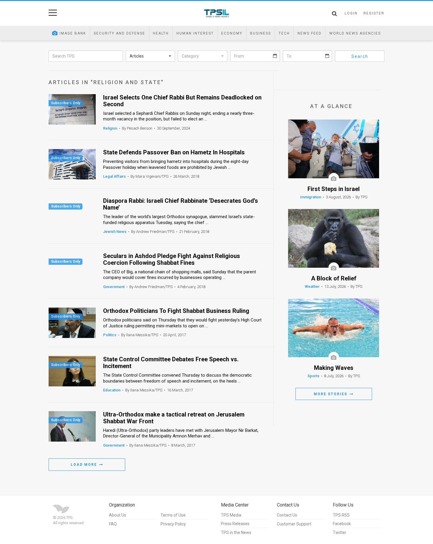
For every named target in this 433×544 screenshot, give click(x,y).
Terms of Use (173, 515)
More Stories (331, 394)
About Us (117, 515)
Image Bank (73, 33)
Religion (110, 128)
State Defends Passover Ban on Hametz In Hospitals (174, 152)
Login (351, 13)
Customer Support (294, 524)
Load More (84, 465)
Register (373, 13)
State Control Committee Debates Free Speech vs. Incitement (171, 363)
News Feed (310, 33)
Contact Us (287, 515)
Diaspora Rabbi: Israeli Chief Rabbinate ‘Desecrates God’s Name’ (180, 204)
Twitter (339, 532)
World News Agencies (355, 33)
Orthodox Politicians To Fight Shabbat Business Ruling (176, 311)
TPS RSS (341, 515)
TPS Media (231, 515)
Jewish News (114, 231)
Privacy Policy (173, 524)
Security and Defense (119, 33)
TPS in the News (236, 532)
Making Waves (333, 368)
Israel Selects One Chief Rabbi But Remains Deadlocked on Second (182, 101)
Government (114, 287)
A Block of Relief (333, 278)
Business (260, 33)
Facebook (342, 523)
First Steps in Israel (334, 189)
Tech (284, 33)
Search (359, 56)
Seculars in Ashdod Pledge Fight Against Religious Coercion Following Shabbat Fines (171, 259)
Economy (231, 33)
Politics (109, 335)
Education (111, 390)
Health (161, 33)
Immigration (310, 197)
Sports (313, 376)
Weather (312, 286)
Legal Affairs (114, 176)
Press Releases (235, 523)
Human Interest (195, 33)
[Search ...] (334, 14)
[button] (150, 56)
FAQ (113, 524)
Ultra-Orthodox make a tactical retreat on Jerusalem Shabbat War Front (173, 418)
